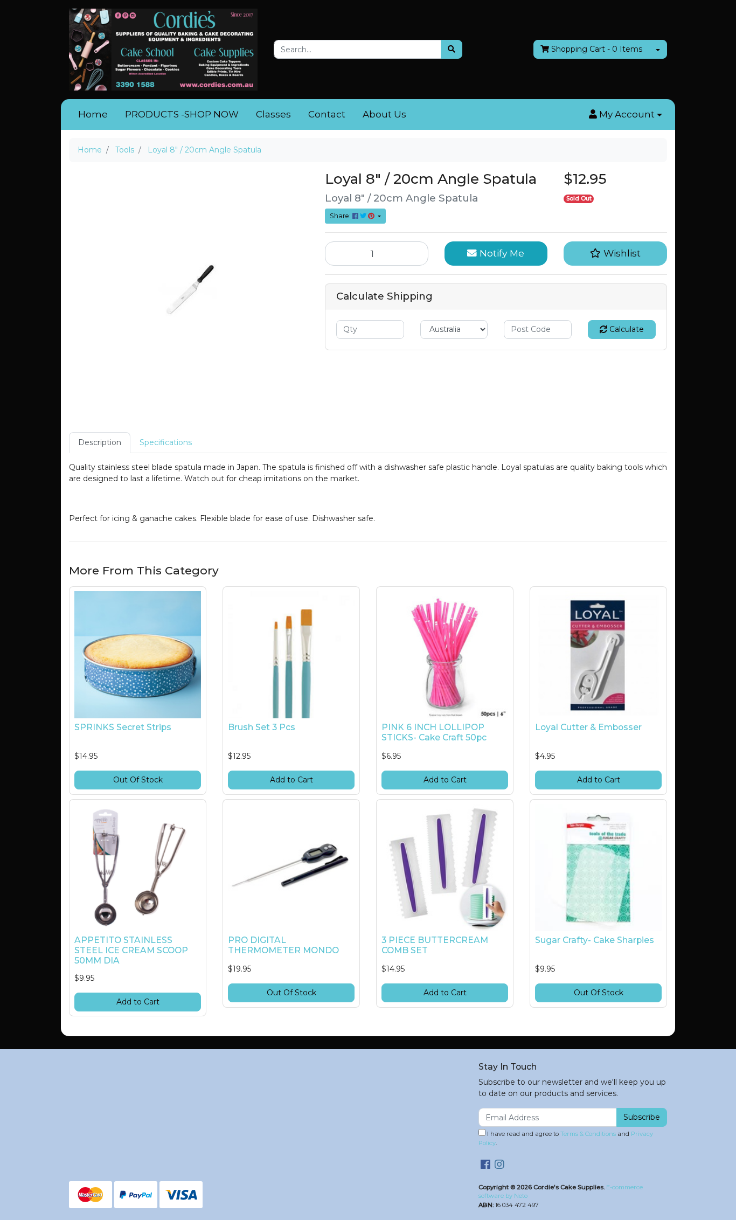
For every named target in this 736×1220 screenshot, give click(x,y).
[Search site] (451, 49)
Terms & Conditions (588, 1134)
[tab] (99, 442)
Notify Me (500, 253)
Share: (341, 216)
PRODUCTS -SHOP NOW (182, 114)
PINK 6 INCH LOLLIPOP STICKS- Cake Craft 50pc (434, 732)
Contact (326, 114)
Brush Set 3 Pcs (261, 727)
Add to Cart (291, 780)
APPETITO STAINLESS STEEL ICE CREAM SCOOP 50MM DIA (131, 950)
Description (99, 442)
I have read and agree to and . (565, 1138)
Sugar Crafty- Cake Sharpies (594, 940)
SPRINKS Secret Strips (122, 727)
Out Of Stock (138, 780)
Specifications (166, 442)
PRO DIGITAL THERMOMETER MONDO (283, 945)
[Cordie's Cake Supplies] (163, 49)
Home (93, 114)
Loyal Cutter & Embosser (588, 727)
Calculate (625, 329)
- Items (596, 49)
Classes (273, 114)
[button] (625, 114)
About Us (384, 114)
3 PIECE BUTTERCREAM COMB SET (434, 945)
